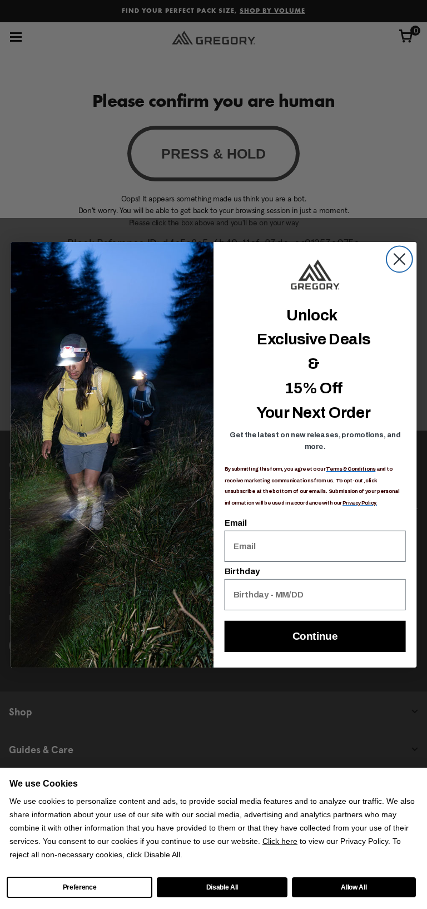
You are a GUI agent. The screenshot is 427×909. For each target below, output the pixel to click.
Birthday (242, 571)
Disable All (222, 887)
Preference (80, 887)
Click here (279, 841)
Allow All (353, 887)
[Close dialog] (399, 259)
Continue (314, 636)
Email (236, 522)
